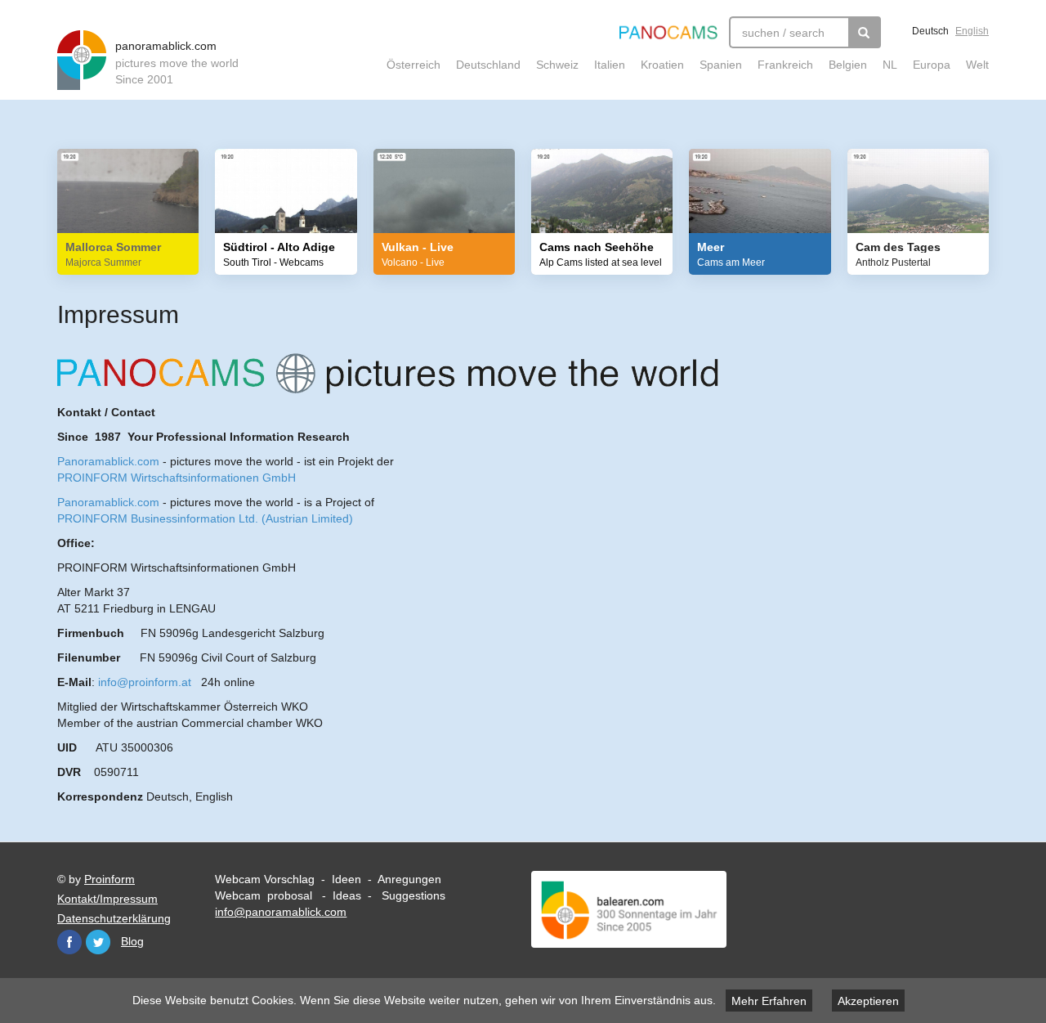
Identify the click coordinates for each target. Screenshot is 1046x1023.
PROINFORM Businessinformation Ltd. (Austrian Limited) (205, 518)
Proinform (109, 879)
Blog (132, 941)
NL (890, 64)
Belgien (848, 64)
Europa (931, 64)
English (972, 31)
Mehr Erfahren (769, 1000)
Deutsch (930, 31)
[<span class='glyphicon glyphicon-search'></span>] (864, 32)
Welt (977, 64)
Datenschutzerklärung (114, 918)
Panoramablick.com (108, 461)
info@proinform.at (144, 682)
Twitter (98, 942)
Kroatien (662, 64)
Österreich (413, 64)
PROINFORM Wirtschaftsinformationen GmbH (176, 477)
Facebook (69, 942)
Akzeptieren (868, 1000)
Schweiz (557, 64)
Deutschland (488, 64)
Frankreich (785, 64)
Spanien (721, 64)
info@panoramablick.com (280, 911)
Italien (609, 64)
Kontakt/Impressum (107, 898)
